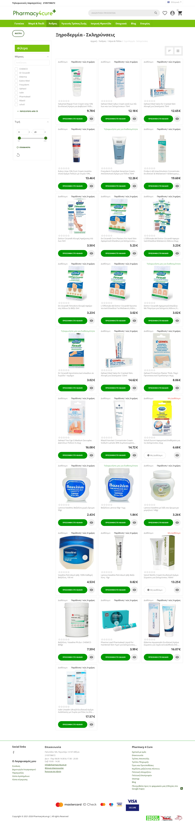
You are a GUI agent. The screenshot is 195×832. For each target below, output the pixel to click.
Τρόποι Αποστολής (140, 758)
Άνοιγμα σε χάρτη (53, 771)
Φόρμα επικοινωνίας (54, 768)
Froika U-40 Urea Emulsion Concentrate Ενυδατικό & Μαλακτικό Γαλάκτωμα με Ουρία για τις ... (161, 172)
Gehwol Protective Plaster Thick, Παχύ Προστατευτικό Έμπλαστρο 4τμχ (161, 374)
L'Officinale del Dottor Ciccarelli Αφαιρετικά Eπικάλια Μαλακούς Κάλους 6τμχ (161, 239)
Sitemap (135, 778)
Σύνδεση (16, 766)
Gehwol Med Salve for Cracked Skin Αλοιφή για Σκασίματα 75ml (160, 105)
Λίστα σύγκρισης (20, 779)
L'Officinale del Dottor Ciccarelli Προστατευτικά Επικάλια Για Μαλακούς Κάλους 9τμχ (119, 307)
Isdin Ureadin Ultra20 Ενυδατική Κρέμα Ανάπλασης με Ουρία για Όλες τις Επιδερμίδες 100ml (75, 711)
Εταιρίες (145, 23)
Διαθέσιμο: (63, 61)
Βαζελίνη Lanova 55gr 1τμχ (113, 508)
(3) (27, 111)
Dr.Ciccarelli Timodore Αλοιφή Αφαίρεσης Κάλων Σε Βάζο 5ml (75, 307)
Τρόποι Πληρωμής (140, 762)
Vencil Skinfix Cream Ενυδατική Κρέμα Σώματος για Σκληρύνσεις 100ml (161, 576)
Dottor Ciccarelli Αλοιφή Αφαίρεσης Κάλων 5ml (75, 239)
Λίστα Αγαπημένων (21, 776)
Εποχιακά (121, 23)
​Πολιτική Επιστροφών (142, 775)
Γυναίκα (19, 23)
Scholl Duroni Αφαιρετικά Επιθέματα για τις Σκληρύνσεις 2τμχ (162, 441)
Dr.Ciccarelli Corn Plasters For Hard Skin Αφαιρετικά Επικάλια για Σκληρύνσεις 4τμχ (118, 239)
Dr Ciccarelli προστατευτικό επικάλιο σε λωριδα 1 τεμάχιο (76, 374)
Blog (133, 23)
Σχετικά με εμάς (139, 752)
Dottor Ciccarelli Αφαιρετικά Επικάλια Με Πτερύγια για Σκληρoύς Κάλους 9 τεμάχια (160, 307)
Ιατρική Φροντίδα (101, 23)
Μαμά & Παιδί (36, 23)
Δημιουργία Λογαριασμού (24, 769)
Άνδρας (53, 23)
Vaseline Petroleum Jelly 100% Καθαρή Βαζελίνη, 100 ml (75, 576)
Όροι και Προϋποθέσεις (143, 765)
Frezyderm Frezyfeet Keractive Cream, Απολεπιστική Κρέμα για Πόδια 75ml (118, 172)
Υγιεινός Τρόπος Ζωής (73, 23)
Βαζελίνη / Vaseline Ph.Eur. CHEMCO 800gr (74, 643)
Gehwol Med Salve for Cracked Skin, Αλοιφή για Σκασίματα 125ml (117, 374)
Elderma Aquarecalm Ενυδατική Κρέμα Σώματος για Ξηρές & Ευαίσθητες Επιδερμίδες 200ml (161, 643)
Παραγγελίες (18, 772)
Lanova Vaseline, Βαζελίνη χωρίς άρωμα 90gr (76, 509)
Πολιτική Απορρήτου (141, 772)
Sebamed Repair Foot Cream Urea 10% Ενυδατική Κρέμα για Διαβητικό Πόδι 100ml (75, 105)
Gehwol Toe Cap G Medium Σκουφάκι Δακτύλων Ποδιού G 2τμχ (75, 441)
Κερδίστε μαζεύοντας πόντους (146, 768)
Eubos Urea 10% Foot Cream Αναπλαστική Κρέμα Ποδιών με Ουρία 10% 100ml (75, 172)
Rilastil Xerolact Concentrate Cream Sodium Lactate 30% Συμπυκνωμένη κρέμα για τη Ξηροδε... (117, 441)
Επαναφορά (25, 147)
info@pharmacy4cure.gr (56, 764)
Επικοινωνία (137, 755)
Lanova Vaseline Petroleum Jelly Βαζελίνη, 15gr (118, 576)
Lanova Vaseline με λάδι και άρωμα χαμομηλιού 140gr (161, 509)
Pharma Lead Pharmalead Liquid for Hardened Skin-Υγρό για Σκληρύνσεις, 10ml (118, 643)
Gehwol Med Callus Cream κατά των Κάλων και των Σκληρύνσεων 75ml (119, 105)
